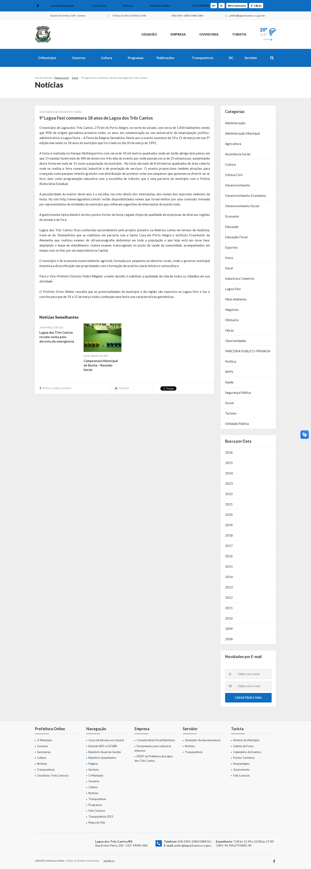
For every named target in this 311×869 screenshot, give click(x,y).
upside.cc (108, 860)
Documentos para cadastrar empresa (153, 748)
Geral (75, 77)
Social (229, 403)
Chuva (267, 39)
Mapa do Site (99, 5)
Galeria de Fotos (243, 746)
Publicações (165, 58)
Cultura (106, 58)
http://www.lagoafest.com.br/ (81, 199)
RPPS (229, 372)
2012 (229, 597)
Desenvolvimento (237, 185)
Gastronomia (241, 769)
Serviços (93, 769)
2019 (229, 525)
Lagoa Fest (233, 289)
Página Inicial (61, 77)
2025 (229, 463)
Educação (232, 227)
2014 (229, 577)
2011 (229, 608)
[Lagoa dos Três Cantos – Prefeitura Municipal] (43, 34)
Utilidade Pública (237, 424)
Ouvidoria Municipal (62, 5)
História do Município (246, 740)
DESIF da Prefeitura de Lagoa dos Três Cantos (154, 758)
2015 (229, 566)
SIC (231, 58)
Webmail (128, 5)
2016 (229, 556)
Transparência (202, 58)
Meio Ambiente (235, 299)
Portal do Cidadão (160, 5)
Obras (229, 330)
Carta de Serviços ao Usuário (106, 740)
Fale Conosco (96, 810)
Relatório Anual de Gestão (104, 752)
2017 (229, 546)
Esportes (231, 247)
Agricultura (233, 144)
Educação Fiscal (236, 237)
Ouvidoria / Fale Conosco (53, 775)
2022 (229, 494)
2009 (229, 629)
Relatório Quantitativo (102, 757)
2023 (229, 483)
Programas (135, 58)
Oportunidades (235, 341)
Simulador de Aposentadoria (202, 740)
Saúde (229, 382)
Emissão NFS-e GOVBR (102, 746)
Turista (239, 34)
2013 (229, 587)
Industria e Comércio (239, 278)
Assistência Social (237, 154)
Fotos (229, 258)
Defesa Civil (233, 175)
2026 (229, 452)
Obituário (232, 320)
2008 (229, 639)
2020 (229, 514)
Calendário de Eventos (247, 752)
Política (230, 361)
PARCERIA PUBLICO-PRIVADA (247, 351)
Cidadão (149, 34)
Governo (78, 58)
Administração (235, 123)
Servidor (251, 58)
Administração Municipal (242, 133)
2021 (229, 504)
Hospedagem (241, 763)
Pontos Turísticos (244, 757)
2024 (229, 473)
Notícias (42, 763)
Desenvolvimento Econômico (245, 195)
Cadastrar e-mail (248, 697)
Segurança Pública (238, 392)
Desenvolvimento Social (242, 206)
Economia (232, 216)
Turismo (231, 413)
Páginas (93, 763)
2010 (229, 618)
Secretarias (44, 752)
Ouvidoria (209, 34)
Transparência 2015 (100, 816)
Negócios (232, 309)
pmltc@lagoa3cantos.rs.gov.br (194, 845)
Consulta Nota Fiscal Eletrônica (156, 740)
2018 (229, 535)
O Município (47, 58)
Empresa (178, 34)
